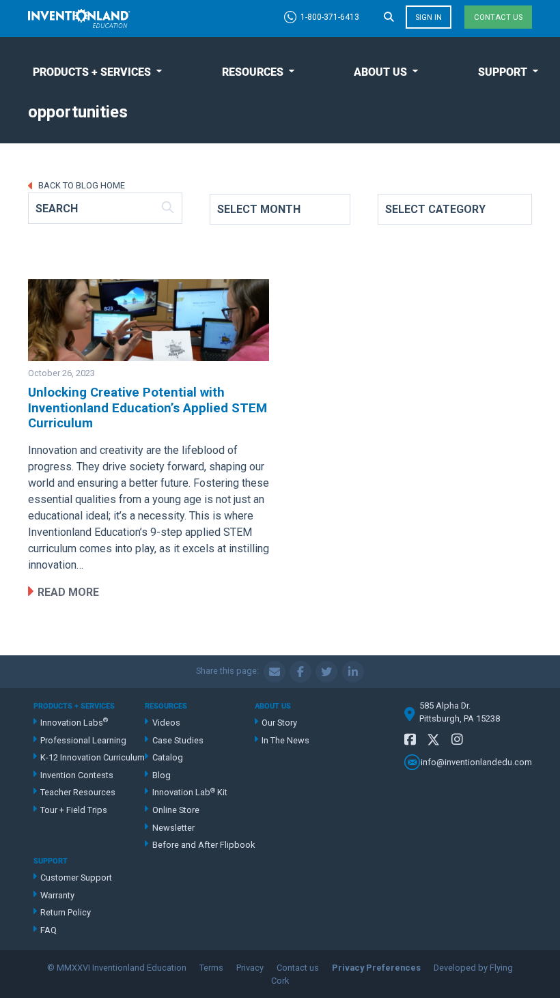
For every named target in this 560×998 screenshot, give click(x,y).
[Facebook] (410, 739)
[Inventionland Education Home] (79, 18)
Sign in (428, 17)
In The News (285, 740)
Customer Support (76, 877)
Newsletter (173, 828)
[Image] (148, 320)
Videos (166, 722)
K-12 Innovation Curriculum (92, 757)
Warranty (57, 895)
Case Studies (178, 740)
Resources (252, 72)
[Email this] (274, 672)
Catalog (167, 757)
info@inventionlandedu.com (476, 762)
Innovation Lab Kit (189, 792)
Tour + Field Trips (73, 810)
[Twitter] (433, 742)
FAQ (48, 930)
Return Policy (65, 912)
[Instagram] (457, 739)
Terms (211, 968)
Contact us (498, 17)
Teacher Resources (77, 792)
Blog (161, 775)
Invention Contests (76, 775)
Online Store (175, 810)
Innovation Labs (74, 722)
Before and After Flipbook (203, 845)
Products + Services (92, 72)
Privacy (250, 968)
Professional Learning (83, 740)
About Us (380, 72)
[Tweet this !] (326, 672)
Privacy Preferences (376, 968)
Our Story (279, 722)
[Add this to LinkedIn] (353, 672)
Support (502, 72)
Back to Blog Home (80, 185)
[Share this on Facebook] (300, 672)
